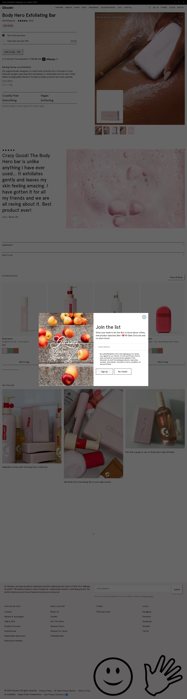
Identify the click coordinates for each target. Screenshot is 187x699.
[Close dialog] (144, 317)
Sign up (104, 371)
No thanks (122, 371)
